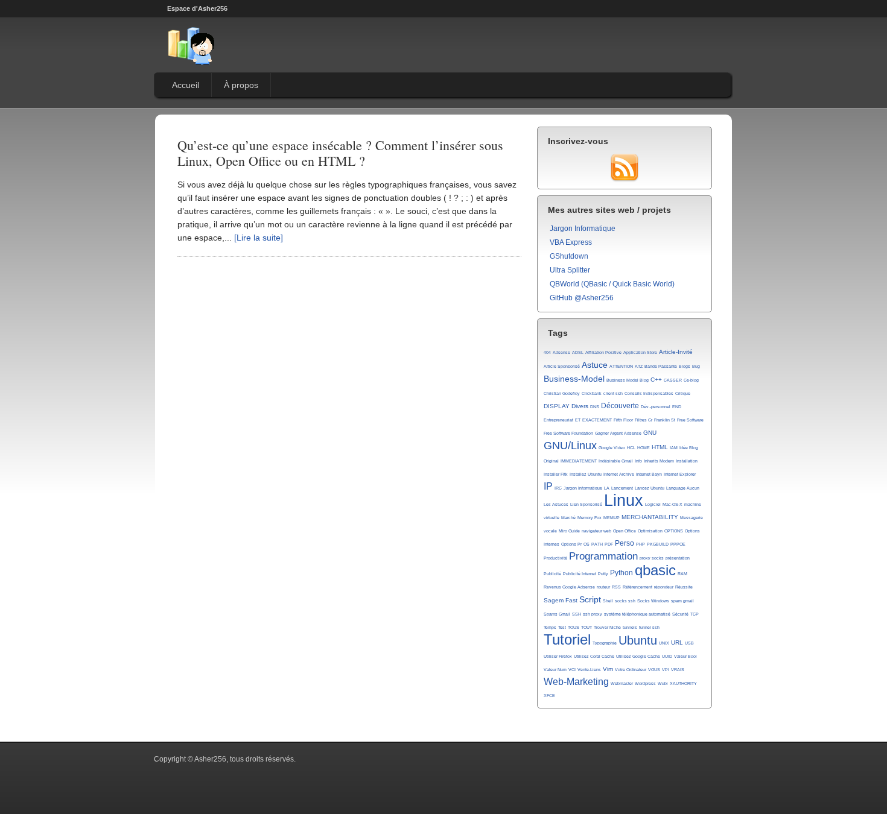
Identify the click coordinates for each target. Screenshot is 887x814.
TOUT (586, 627)
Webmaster (622, 683)
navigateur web (596, 531)
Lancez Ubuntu (649, 488)
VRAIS (677, 669)
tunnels (630, 627)
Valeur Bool (685, 656)
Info (638, 461)
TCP (694, 614)
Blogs (684, 366)
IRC (558, 488)
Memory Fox (589, 518)
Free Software (690, 420)
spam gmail (682, 601)
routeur (603, 587)
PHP (640, 544)
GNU (650, 432)
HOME (643, 448)
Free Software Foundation (568, 433)
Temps (550, 627)
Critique (682, 393)
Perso (624, 543)
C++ (656, 379)
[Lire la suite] (258, 237)
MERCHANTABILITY (650, 517)
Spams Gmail (557, 614)
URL (677, 642)
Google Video (612, 448)
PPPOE (677, 544)
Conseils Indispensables (649, 393)
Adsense (561, 352)
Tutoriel (567, 640)
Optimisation (650, 531)
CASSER (673, 380)
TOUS (573, 627)
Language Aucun (682, 488)
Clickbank (592, 393)
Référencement (637, 587)
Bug (696, 366)
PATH (597, 544)
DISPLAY (557, 406)
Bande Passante (660, 366)
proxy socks (652, 558)
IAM (674, 448)
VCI (572, 669)
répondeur (663, 587)
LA (606, 488)
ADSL (577, 352)
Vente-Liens (589, 669)
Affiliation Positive (603, 352)
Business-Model (574, 378)
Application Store (640, 352)
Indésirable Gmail (616, 461)
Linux (623, 500)
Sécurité (680, 614)
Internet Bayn (649, 474)
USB (689, 643)
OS (586, 544)
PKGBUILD (658, 544)
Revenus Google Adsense (569, 587)
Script (590, 599)
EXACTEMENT (597, 420)
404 (547, 352)
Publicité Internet (579, 574)
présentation (678, 558)
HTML (660, 447)
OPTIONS (673, 531)
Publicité (552, 574)
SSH (576, 614)
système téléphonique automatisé (637, 614)
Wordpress (645, 683)
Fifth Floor (623, 420)
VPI (665, 669)
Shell (608, 601)
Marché (568, 518)
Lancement (622, 488)
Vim (608, 669)
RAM (682, 574)
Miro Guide (569, 531)
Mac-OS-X (672, 504)
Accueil (185, 85)
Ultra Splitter (570, 270)
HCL (631, 448)
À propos (241, 85)
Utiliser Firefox (558, 656)
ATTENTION (621, 366)
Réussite (684, 587)
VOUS (654, 669)
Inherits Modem (659, 461)
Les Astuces (556, 504)
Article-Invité (676, 352)
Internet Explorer (680, 474)
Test (562, 627)
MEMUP (611, 518)
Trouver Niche (607, 627)
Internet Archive (618, 474)
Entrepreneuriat (558, 420)
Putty (603, 574)
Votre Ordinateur (630, 669)
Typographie (605, 643)
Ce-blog (691, 380)
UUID (667, 656)
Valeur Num (555, 669)
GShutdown (569, 256)
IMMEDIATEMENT (579, 461)
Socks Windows (653, 601)
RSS (616, 587)
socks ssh (625, 601)
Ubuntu (637, 640)
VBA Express (571, 242)
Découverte (620, 406)
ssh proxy (592, 614)
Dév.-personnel (655, 407)
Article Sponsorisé (562, 366)
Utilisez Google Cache (638, 656)
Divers (579, 406)
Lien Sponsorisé (586, 504)
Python (621, 573)
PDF (609, 544)
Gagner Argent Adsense (618, 433)
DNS (594, 407)
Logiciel (653, 504)
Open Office (624, 531)
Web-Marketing (576, 682)
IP (548, 486)
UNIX (664, 643)
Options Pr (571, 544)
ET (577, 420)
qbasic (655, 570)
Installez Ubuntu (586, 474)
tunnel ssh (649, 627)
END (676, 407)
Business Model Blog (627, 380)
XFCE (549, 695)
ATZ (639, 366)
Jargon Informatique (582, 228)
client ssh (613, 393)
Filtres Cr (643, 420)
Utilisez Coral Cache (594, 656)
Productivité (555, 558)
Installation (687, 461)
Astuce (595, 365)
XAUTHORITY (683, 683)
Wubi (663, 683)
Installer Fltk (556, 474)
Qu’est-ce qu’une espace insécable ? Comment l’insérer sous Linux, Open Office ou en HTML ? (340, 152)
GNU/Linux (570, 446)
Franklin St (664, 420)
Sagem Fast (560, 600)
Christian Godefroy (562, 393)
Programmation (603, 556)
